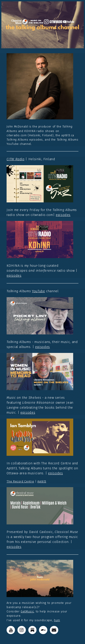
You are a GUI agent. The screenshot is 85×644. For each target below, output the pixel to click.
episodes (63, 215)
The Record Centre (20, 481)
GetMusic (27, 611)
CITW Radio (15, 159)
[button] (11, 630)
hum (57, 620)
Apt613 (41, 481)
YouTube (38, 291)
